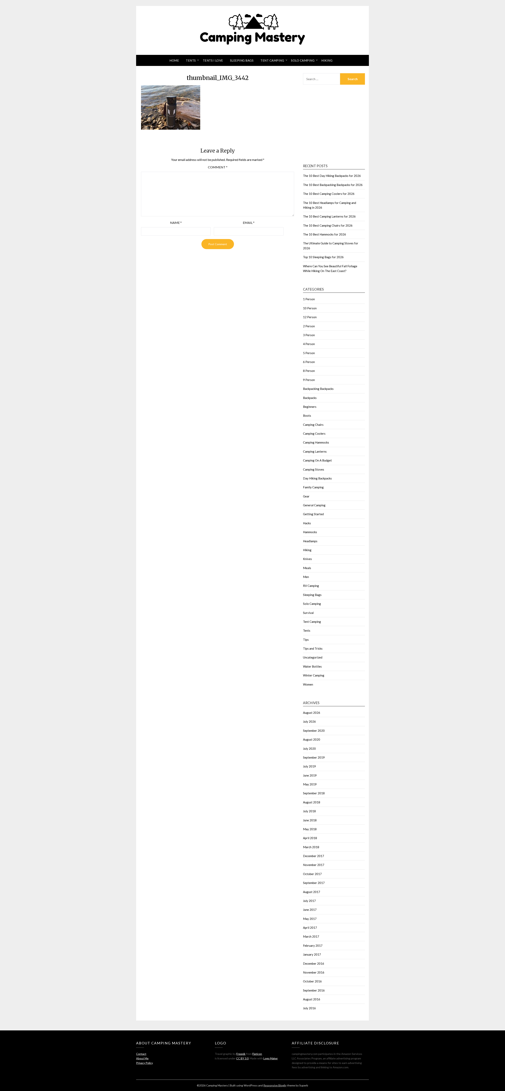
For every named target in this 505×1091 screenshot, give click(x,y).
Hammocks (310, 532)
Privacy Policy (144, 1063)
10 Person (310, 308)
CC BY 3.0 (242, 1058)
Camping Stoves (313, 469)
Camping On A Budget (317, 460)
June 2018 (310, 820)
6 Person (309, 362)
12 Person (310, 317)
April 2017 (310, 927)
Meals (307, 568)
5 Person (309, 353)
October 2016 (312, 981)
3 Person (309, 335)
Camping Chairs (313, 424)
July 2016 (309, 1008)
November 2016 (313, 972)
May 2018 (310, 829)
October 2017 (312, 874)
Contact (141, 1053)
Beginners (309, 406)
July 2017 (309, 900)
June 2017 (310, 909)
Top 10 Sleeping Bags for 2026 (323, 257)
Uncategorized (312, 657)
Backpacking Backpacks (318, 388)
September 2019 (314, 757)
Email (248, 222)
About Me (142, 1058)
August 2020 (311, 739)
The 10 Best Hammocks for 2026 (324, 234)
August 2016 (311, 999)
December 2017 (313, 856)
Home (174, 60)
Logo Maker (270, 1058)
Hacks (307, 523)
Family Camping (313, 487)
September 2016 (314, 990)
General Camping (314, 505)
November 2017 (313, 865)
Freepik (240, 1053)
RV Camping (311, 585)
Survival (308, 612)
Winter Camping (313, 675)
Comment (217, 167)
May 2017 (310, 918)
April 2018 (310, 838)
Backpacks (310, 398)
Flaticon (257, 1053)
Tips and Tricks (313, 648)
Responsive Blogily (274, 1085)
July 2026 (309, 721)
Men (306, 577)
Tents (191, 60)
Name (176, 222)
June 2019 (310, 775)
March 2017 (311, 936)
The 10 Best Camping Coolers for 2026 (328, 193)
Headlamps (310, 541)
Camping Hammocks (316, 442)
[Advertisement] (334, 125)
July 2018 (309, 811)
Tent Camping (272, 60)
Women (308, 684)
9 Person (309, 380)
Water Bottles (312, 666)
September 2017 (314, 883)
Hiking (326, 60)
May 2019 (310, 784)
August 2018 (311, 802)
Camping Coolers (314, 433)
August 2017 (311, 892)
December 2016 (313, 963)
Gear (306, 496)
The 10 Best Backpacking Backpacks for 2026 (333, 185)
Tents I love (213, 60)
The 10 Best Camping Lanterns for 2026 (329, 216)
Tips (306, 639)
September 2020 (314, 730)
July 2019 (309, 766)
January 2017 (312, 954)
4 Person (309, 344)
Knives (307, 559)
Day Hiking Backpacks (317, 478)
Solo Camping (302, 60)
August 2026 (311, 712)
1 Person (309, 299)
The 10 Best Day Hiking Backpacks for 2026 (332, 175)
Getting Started (313, 514)
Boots (307, 415)
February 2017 (313, 945)
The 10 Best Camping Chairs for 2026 (328, 225)
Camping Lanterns (315, 451)
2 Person (309, 326)
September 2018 (314, 793)
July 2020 (309, 748)
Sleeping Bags (242, 60)
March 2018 (311, 847)
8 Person (309, 370)
